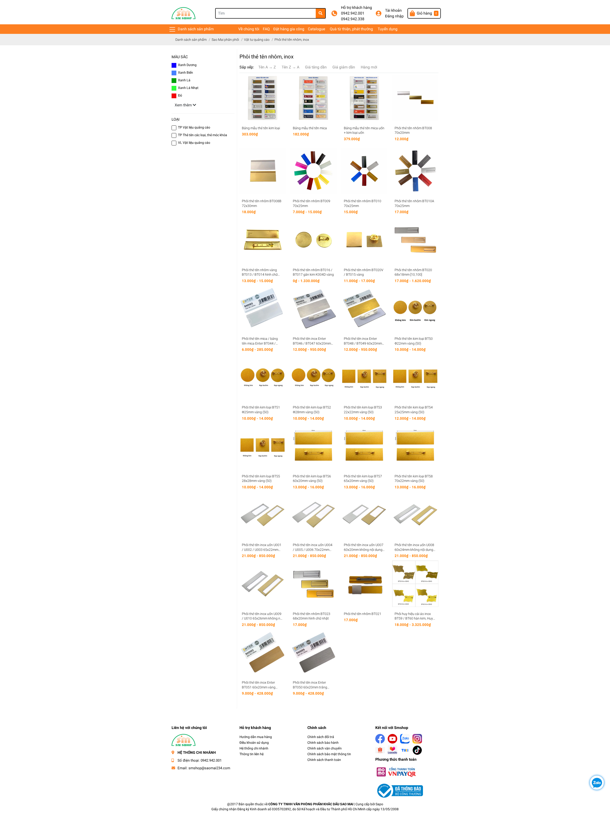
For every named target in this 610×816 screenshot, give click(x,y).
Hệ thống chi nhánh (253, 748)
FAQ (266, 29)
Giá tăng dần (316, 67)
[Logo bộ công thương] (399, 790)
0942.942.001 (352, 13)
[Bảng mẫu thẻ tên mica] (313, 98)
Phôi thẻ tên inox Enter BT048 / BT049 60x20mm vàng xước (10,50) (363, 343)
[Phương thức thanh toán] (396, 771)
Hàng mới (369, 67)
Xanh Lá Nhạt (188, 88)
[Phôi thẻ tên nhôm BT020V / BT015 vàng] (364, 240)
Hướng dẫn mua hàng (255, 737)
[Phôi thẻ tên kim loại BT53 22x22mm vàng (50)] (364, 377)
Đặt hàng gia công (288, 29)
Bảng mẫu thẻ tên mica (310, 128)
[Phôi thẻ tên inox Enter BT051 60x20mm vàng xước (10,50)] (262, 652)
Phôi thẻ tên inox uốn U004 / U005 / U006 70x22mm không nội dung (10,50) (312, 549)
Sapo (379, 804)
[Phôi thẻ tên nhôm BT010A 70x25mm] (415, 171)
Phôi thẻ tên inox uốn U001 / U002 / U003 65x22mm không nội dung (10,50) (261, 549)
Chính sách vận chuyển (324, 748)
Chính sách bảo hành (323, 742)
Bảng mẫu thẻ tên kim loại (261, 128)
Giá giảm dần (343, 67)
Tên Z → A (290, 67)
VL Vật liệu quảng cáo (194, 143)
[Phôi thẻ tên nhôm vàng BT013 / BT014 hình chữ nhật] (262, 240)
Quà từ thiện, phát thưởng (351, 29)
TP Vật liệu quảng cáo (194, 127)
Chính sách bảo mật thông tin (329, 754)
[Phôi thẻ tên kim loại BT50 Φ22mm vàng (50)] (415, 308)
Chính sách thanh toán (324, 760)
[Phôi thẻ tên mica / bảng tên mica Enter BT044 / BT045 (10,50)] (262, 308)
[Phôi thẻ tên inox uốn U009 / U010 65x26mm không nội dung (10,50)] (262, 584)
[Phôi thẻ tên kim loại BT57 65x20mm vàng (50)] (364, 446)
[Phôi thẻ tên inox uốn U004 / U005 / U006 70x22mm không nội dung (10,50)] (313, 515)
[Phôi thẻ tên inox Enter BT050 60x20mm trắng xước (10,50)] (313, 652)
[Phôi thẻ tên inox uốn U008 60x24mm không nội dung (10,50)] (415, 515)
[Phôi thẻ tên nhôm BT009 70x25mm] (313, 171)
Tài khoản (393, 10)
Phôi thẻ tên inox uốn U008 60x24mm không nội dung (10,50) (414, 549)
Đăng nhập (394, 16)
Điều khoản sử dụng (254, 742)
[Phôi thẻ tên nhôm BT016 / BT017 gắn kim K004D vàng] (313, 240)
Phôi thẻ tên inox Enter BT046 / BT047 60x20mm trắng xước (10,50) (312, 343)
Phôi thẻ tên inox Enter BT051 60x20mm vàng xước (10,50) (258, 687)
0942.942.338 (352, 19)
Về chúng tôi (248, 29)
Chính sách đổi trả (320, 737)
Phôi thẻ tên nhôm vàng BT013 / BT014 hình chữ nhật (260, 274)
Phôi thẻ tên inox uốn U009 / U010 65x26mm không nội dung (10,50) (262, 618)
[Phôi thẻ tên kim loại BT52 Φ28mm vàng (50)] (313, 377)
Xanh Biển (185, 72)
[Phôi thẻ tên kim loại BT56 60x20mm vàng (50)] (313, 446)
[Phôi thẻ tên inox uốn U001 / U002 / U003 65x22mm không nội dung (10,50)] (262, 515)
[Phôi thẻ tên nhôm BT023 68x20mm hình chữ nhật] (313, 584)
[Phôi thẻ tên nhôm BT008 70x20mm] (415, 98)
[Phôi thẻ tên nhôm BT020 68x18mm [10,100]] (415, 240)
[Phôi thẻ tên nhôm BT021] (364, 584)
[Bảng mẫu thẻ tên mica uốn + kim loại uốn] (364, 98)
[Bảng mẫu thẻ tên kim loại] (262, 98)
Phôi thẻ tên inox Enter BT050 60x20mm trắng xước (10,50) (310, 687)
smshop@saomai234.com (209, 768)
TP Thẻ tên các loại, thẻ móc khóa (202, 135)
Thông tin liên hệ (251, 754)
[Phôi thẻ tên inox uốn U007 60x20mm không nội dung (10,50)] (364, 515)
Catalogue (316, 29)
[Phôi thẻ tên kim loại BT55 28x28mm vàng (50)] (262, 446)
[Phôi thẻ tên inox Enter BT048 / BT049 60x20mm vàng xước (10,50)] (364, 308)
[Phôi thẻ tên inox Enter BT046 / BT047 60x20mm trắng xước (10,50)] (313, 308)
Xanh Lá (184, 80)
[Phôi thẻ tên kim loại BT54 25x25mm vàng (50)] (415, 377)
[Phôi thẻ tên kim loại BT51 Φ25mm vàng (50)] (262, 377)
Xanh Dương (187, 65)
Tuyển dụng (387, 29)
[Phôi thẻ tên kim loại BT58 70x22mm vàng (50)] (415, 446)
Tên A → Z (267, 67)
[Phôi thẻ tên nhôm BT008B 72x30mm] (262, 171)
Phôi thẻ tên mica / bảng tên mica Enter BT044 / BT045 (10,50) (260, 343)
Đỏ (180, 95)
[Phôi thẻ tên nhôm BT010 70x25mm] (364, 171)
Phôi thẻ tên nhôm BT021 (362, 614)
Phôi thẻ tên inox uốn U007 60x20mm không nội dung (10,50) (363, 549)
